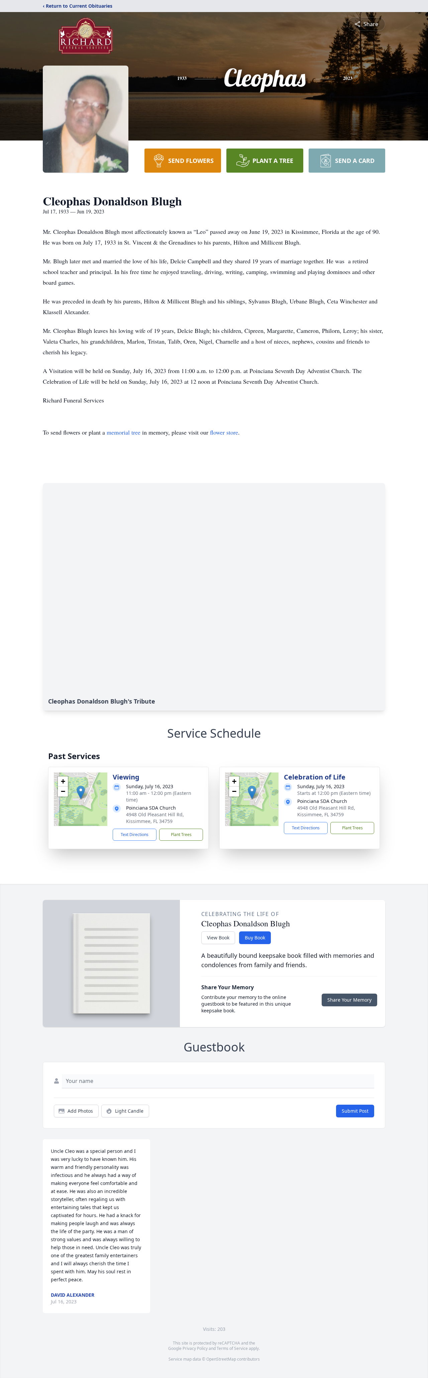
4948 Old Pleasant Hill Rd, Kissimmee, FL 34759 (155, 817)
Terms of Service (232, 1348)
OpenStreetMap (221, 1359)
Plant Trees (181, 834)
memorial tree (123, 432)
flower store (224, 432)
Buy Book (255, 937)
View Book (218, 937)
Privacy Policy (195, 1348)
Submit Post (355, 1111)
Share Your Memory (349, 1000)
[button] (81, 792)
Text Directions (134, 834)
